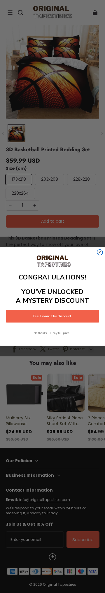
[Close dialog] (100, 252)
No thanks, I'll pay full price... (52, 333)
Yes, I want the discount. (52, 316)
